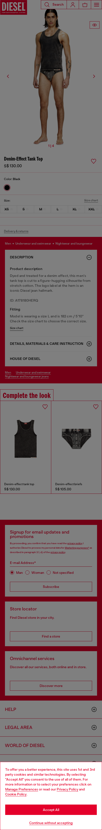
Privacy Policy (67, 789)
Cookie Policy (15, 794)
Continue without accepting (51, 823)
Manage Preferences (21, 789)
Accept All (51, 810)
